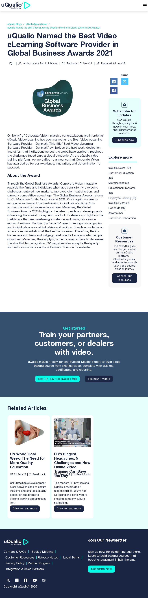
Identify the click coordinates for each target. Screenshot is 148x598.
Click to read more (25, 508)
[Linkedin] (17, 580)
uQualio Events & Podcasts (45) (118, 205)
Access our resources (124, 278)
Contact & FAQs (15, 552)
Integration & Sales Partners (24, 569)
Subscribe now (124, 140)
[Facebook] (113, 90)
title (58, 144)
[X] (124, 81)
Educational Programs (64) (122, 190)
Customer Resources (19, 557)
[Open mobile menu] (145, 5)
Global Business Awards (76, 195)
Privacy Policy (14, 563)
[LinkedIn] (113, 81)
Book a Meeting (42, 552)
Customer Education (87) (121, 175)
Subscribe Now (101, 569)
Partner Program (39, 563)
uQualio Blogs (14, 24)
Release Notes (48, 557)
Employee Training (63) (122, 198)
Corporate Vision (37, 135)
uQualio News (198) (120, 168)
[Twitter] (8, 580)
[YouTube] (35, 580)
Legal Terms (71, 557)
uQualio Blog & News (36, 24)
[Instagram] (44, 580)
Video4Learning (28, 139)
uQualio (12, 139)
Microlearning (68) (119, 183)
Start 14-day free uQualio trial (57, 379)
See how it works (99, 379)
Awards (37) (115, 213)
